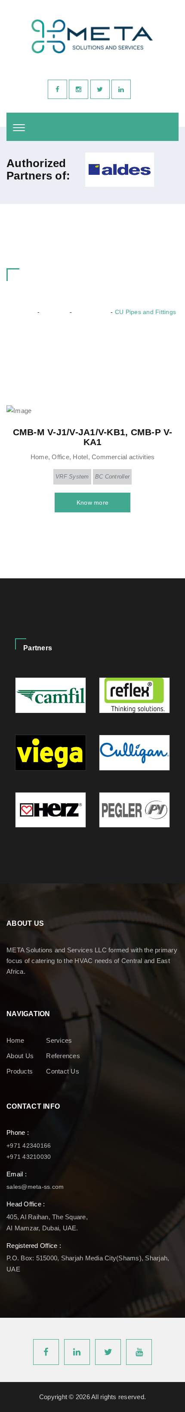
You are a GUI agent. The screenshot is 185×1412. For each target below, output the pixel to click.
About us (20, 1055)
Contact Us (62, 1071)
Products (54, 311)
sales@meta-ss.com (35, 1186)
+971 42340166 (28, 1145)
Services (59, 1040)
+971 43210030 (28, 1156)
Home (26, 311)
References (63, 1055)
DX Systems (91, 311)
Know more (92, 502)
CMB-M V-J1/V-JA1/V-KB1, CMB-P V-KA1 (93, 437)
